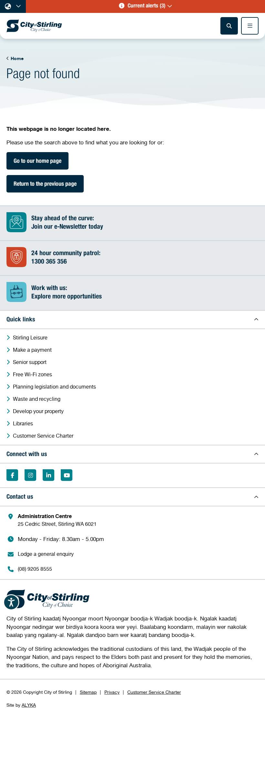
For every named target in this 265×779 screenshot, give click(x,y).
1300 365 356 (49, 262)
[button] (145, 6)
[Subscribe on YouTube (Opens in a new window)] (66, 475)
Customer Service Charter (154, 692)
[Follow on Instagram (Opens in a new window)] (30, 475)
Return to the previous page (45, 184)
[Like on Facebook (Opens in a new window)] (12, 475)
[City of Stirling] (34, 25)
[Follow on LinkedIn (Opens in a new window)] (48, 475)
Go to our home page (37, 161)
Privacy (112, 692)
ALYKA (29, 705)
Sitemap (88, 692)
